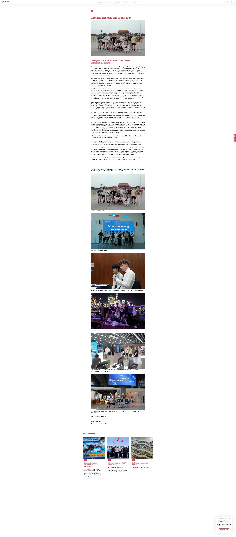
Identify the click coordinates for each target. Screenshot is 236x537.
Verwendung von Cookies (224, 525)
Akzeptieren (222, 529)
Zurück (143, 10)
